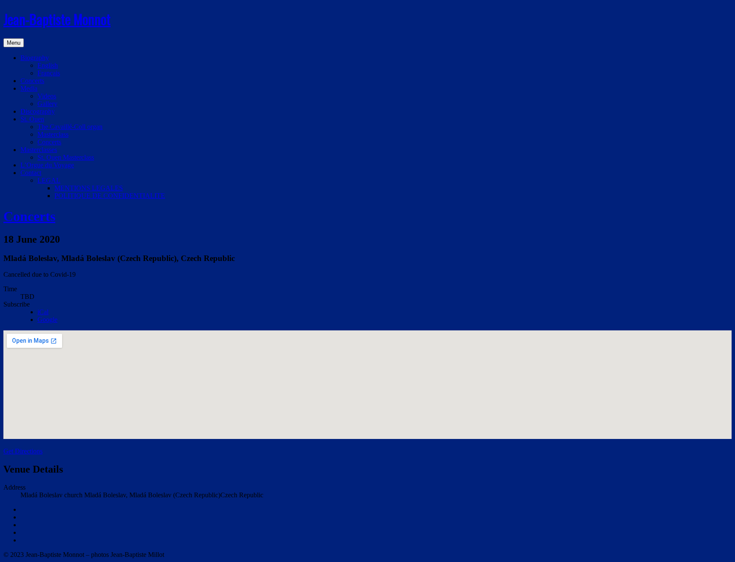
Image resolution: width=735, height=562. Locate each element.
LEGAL (48, 180)
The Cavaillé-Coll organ (70, 126)
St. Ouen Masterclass (65, 157)
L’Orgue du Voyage (47, 165)
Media (28, 88)
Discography (37, 111)
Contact (30, 172)
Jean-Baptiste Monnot (57, 19)
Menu (13, 43)
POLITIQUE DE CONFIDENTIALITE (109, 195)
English (47, 65)
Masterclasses (38, 149)
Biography (34, 57)
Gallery (47, 103)
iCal (42, 311)
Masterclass (52, 134)
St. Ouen (32, 119)
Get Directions (23, 451)
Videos (46, 96)
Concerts (32, 80)
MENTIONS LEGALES (88, 188)
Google (47, 319)
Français (48, 73)
